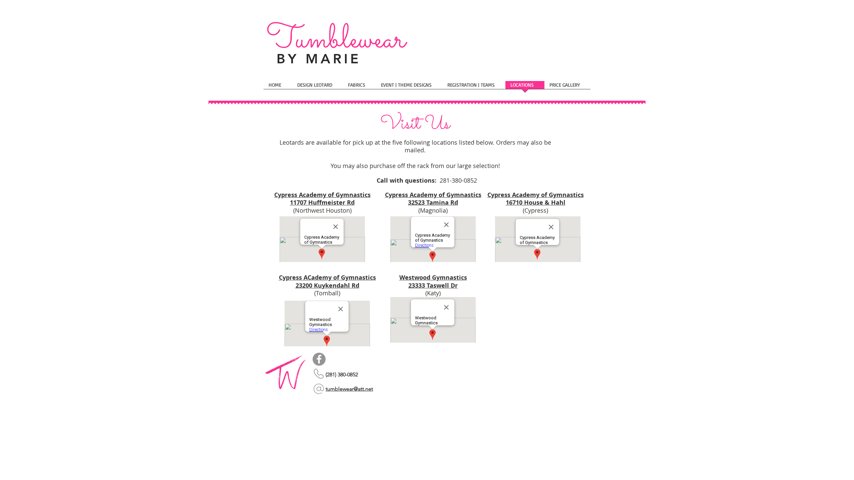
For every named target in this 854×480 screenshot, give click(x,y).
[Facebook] (319, 359)
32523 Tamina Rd (433, 202)
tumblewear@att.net (349, 389)
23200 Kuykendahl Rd (327, 285)
